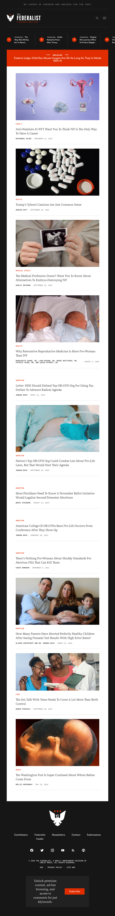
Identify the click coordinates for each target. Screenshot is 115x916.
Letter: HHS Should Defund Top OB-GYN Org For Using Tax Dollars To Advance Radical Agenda (54, 388)
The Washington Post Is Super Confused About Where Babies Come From (55, 777)
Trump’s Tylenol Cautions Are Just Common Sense (48, 205)
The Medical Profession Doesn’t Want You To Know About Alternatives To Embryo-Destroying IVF (53, 278)
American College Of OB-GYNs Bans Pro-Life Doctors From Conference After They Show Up (54, 528)
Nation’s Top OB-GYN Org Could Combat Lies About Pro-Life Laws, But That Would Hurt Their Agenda (55, 463)
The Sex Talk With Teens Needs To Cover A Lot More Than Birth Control (57, 702)
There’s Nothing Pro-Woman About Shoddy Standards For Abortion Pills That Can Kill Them (53, 560)
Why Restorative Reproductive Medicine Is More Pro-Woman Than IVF (55, 353)
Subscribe (74, 891)
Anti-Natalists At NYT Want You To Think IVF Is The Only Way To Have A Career (56, 131)
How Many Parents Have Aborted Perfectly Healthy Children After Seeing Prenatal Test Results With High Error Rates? (55, 636)
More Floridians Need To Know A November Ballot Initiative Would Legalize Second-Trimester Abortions (55, 495)
